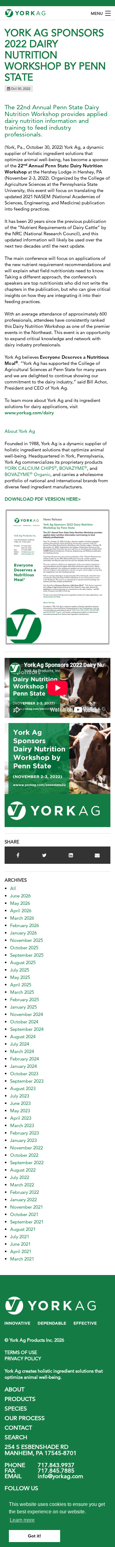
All (13, 888)
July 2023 (19, 1096)
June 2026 (20, 896)
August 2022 (23, 1170)
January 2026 (23, 933)
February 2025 (24, 999)
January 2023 (23, 1140)
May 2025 (20, 977)
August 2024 (23, 1036)
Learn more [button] (22, 1520)
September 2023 (27, 1081)
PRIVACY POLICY (23, 1358)
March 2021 (22, 1259)
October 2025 (24, 948)
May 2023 (20, 1111)
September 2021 (27, 1222)
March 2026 (22, 918)
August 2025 (23, 962)
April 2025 (20, 985)
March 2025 (22, 992)
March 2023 (22, 1125)
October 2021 (24, 1214)
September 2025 (27, 955)
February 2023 (24, 1133)
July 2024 (19, 1044)
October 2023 (24, 1074)
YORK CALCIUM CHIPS (31, 468)
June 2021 (20, 1244)
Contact (18, 1427)
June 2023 (20, 1103)
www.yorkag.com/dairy (29, 413)
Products (20, 1399)
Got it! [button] (34, 1535)
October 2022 (24, 1155)
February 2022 (24, 1192)
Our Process (25, 1418)
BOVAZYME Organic (27, 474)
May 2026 (20, 903)
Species (16, 1408)
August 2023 (23, 1088)
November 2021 (26, 1207)
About (15, 1389)
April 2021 (20, 1251)
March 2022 (22, 1185)
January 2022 (23, 1199)
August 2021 (23, 1229)
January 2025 (23, 1007)
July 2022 (19, 1177)
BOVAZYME (73, 468)
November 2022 (26, 1148)
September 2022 (27, 1162)
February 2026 (24, 925)
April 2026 (20, 911)
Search (16, 1437)
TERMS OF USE (21, 1352)
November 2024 (26, 1014)
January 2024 (23, 1066)
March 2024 (22, 1051)
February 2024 (24, 1059)
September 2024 (27, 1029)
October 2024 (24, 1022)
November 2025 (26, 940)
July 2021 (19, 1237)
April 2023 (20, 1118)
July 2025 (19, 970)
